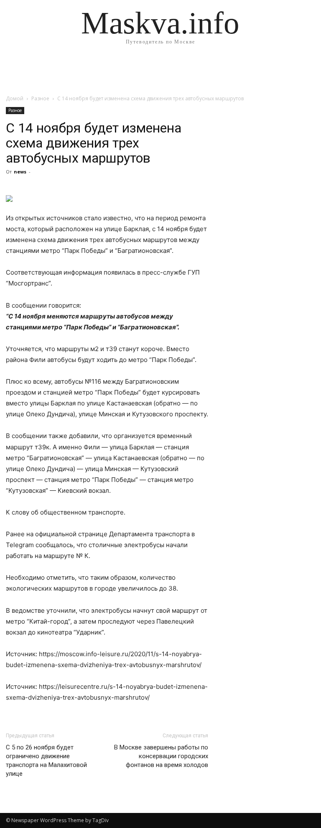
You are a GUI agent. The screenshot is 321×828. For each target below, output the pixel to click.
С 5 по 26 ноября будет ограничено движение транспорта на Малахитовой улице (46, 760)
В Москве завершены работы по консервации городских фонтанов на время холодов (161, 756)
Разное (40, 98)
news (20, 171)
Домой (14, 98)
